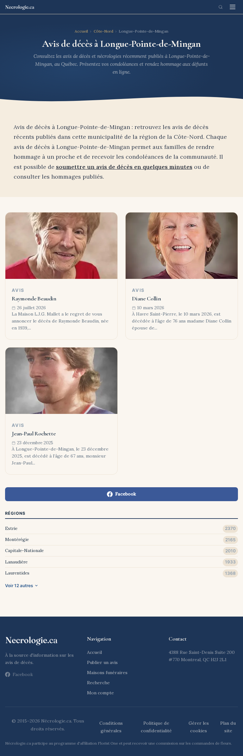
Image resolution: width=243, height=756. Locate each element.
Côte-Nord (103, 31)
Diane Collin (146, 298)
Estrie (11, 528)
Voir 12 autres (19, 585)
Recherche (98, 682)
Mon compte (100, 693)
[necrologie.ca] (19, 7)
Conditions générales (111, 727)
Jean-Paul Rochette (34, 433)
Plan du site (228, 727)
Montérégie (17, 539)
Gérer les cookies (199, 727)
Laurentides (17, 573)
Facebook (125, 494)
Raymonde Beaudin (34, 298)
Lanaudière (16, 562)
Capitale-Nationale (24, 550)
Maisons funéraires (107, 672)
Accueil (81, 31)
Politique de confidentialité (156, 727)
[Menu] (232, 7)
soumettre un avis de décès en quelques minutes (124, 166)
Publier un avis (102, 662)
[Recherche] (220, 7)
